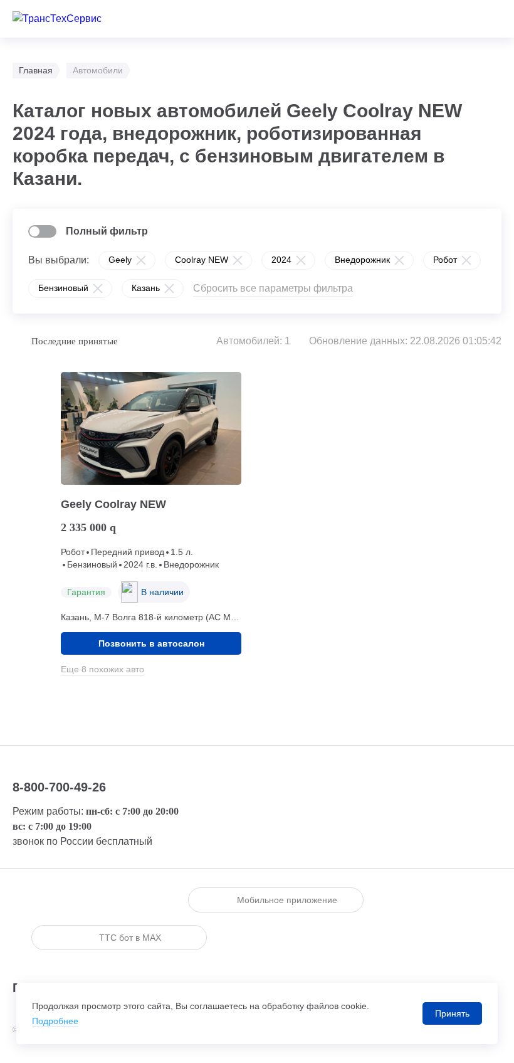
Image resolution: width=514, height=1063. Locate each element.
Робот (445, 260)
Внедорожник (362, 260)
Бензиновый (63, 288)
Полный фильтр (107, 231)
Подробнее (55, 1021)
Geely (120, 260)
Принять (452, 1013)
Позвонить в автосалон (151, 643)
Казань (146, 288)
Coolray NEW (201, 260)
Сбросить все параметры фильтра (273, 288)
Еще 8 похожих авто (102, 669)
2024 (281, 260)
